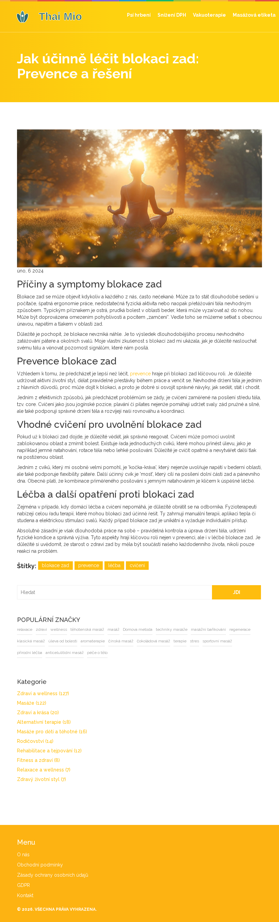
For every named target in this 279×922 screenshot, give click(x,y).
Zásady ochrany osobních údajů (52, 875)
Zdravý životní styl (41, 779)
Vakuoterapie (209, 15)
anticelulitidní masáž (65, 652)
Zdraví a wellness (43, 693)
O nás (23, 854)
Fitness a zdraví (38, 760)
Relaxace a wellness (43, 769)
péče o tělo (97, 652)
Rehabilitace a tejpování (49, 750)
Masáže (31, 703)
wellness (58, 629)
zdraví (41, 629)
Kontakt (25, 895)
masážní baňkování (208, 629)
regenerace (239, 629)
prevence (140, 373)
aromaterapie (93, 641)
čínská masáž (120, 641)
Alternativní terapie (44, 722)
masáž (113, 629)
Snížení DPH (172, 15)
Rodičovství (35, 741)
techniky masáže (171, 629)
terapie (180, 641)
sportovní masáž (217, 641)
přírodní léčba (29, 652)
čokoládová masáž (153, 641)
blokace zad (55, 565)
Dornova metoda (137, 629)
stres (194, 641)
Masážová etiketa (254, 15)
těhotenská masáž (87, 629)
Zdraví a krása (38, 712)
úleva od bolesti (62, 641)
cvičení (137, 565)
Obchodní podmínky (40, 865)
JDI (236, 592)
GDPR (23, 885)
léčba (114, 565)
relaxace (24, 629)
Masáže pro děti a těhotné (52, 731)
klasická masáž (31, 641)
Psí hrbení (139, 15)
